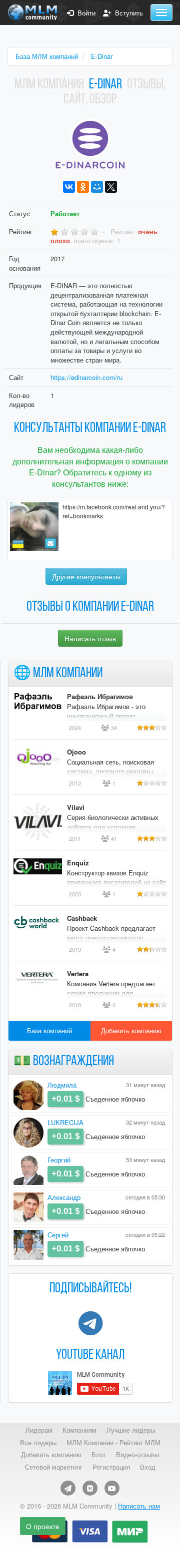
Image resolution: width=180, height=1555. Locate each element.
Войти (85, 12)
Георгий (59, 1160)
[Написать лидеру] (50, 543)
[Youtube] (112, 1488)
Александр (64, 1197)
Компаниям (79, 1430)
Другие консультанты (86, 576)
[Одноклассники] (83, 187)
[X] (111, 187)
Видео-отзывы (137, 1454)
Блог (99, 1454)
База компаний (49, 1030)
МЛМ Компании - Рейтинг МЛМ (113, 1442)
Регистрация (111, 1467)
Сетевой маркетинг (53, 1467)
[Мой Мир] (97, 187)
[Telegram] (68, 1488)
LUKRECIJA (66, 1122)
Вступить (127, 12)
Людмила (62, 1085)
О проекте (43, 1526)
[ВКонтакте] (69, 187)
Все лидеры (38, 1442)
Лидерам (39, 1430)
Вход (148, 1467)
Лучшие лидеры (130, 1430)
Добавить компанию (131, 1030)
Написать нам (139, 1506)
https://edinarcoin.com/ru (86, 377)
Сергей (58, 1234)
